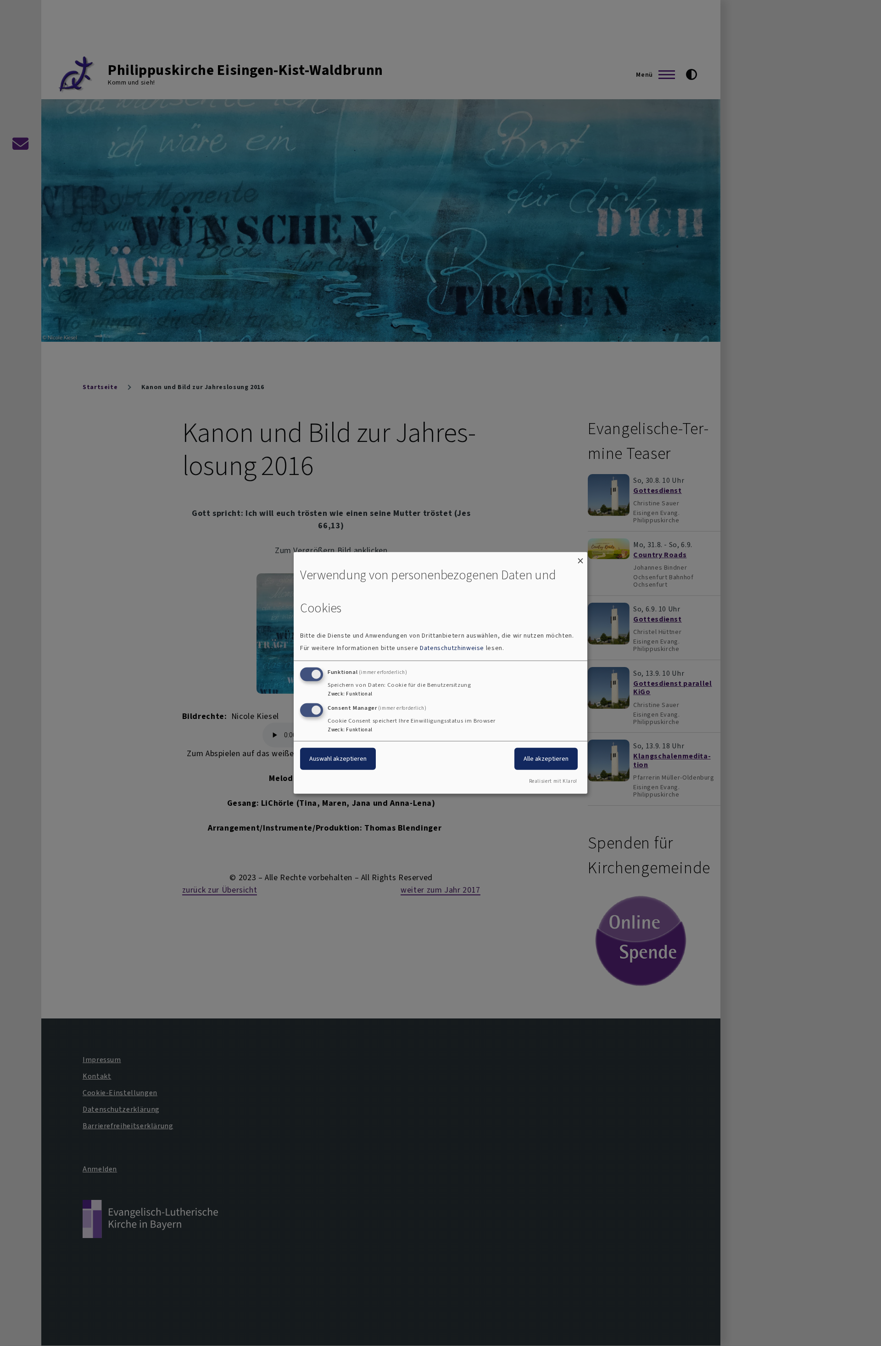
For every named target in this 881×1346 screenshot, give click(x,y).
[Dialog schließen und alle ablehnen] (580, 558)
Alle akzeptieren (546, 758)
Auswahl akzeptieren (338, 758)
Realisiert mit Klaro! (553, 781)
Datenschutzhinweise (452, 648)
